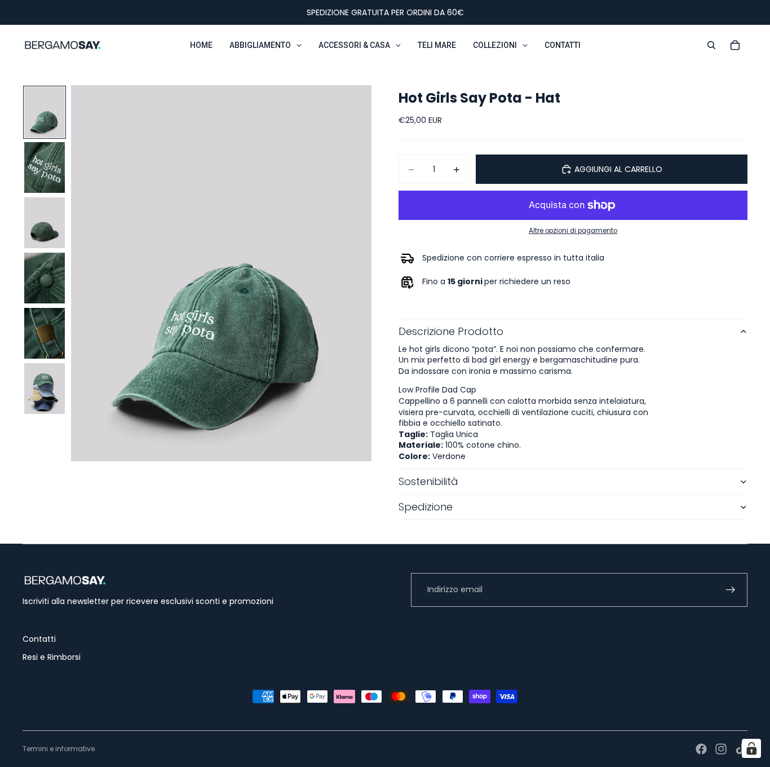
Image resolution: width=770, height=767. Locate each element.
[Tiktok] (740, 749)
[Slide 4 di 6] (44, 278)
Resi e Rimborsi (52, 657)
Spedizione (426, 507)
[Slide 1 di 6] (44, 112)
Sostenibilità (428, 481)
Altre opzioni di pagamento (573, 230)
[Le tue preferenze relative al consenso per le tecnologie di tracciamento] (751, 748)
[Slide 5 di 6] (44, 333)
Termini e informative (59, 748)
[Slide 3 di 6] (44, 222)
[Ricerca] (711, 45)
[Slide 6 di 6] (44, 388)
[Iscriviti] (730, 590)
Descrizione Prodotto (451, 331)
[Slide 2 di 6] (44, 167)
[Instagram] (721, 749)
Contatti (39, 639)
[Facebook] (701, 749)
